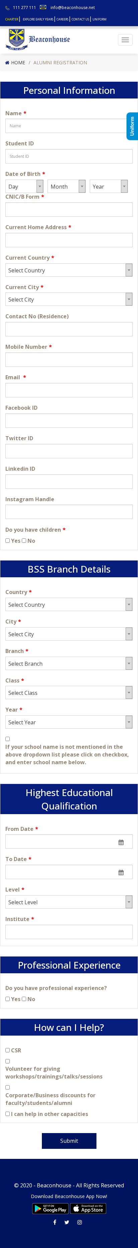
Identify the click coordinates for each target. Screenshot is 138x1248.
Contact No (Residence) (37, 316)
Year (13, 709)
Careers (62, 19)
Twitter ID (19, 438)
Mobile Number (28, 346)
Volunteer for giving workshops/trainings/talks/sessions (53, 1072)
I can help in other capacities (49, 1114)
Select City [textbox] (21, 299)
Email (15, 377)
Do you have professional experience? (56, 988)
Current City (24, 287)
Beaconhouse (54, 1185)
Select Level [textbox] (23, 902)
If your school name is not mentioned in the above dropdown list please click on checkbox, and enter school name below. (67, 754)
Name (15, 113)
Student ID (19, 143)
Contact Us (80, 19)
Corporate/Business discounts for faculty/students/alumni (50, 1099)
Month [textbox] (59, 186)
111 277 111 (24, 7)
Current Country (29, 257)
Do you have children (35, 529)
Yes (15, 540)
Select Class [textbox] (23, 693)
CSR (16, 1050)
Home (18, 62)
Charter (11, 19)
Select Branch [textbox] (25, 663)
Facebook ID (21, 407)
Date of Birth (25, 174)
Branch (16, 651)
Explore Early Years (38, 19)
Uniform (99, 19)
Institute (19, 919)
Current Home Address (38, 227)
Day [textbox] (13, 186)
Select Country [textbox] (26, 270)
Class (14, 680)
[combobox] (24, 186)
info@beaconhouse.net (73, 7)
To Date (18, 859)
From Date (21, 829)
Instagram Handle (29, 499)
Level (14, 889)
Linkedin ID (20, 468)
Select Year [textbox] (22, 722)
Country (18, 592)
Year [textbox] (98, 186)
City (13, 621)
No (31, 540)
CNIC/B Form (24, 196)
